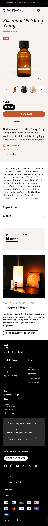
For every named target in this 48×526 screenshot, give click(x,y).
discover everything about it (20, 333)
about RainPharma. (34, 369)
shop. (6, 372)
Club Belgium (10, 413)
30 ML (10, 107)
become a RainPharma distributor (9, 407)
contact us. (33, 374)
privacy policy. (34, 382)
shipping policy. (35, 378)
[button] (33, 10)
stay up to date (17, 458)
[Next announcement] (45, 3)
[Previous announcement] (2, 3)
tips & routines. (11, 376)
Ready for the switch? (20, 440)
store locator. (10, 367)
